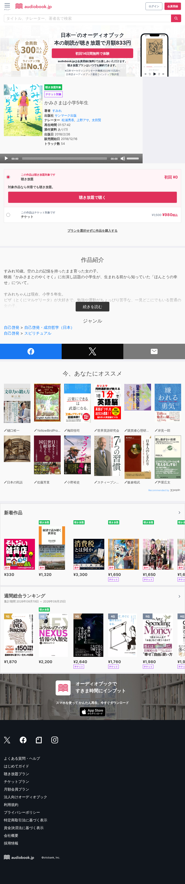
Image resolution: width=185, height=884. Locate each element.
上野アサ (83, 120)
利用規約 (11, 804)
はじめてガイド (16, 766)
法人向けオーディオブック (25, 797)
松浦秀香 (68, 120)
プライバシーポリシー (22, 812)
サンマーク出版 (66, 115)
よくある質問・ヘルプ (22, 758)
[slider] (133, 158)
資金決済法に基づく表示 (24, 827)
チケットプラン (16, 781)
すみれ (57, 110)
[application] (71, 158)
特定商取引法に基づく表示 (25, 820)
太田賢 (96, 120)
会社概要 (11, 835)
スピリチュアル (37, 333)
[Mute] (122, 158)
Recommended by (158, 490)
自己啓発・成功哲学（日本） (49, 327)
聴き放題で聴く (92, 197)
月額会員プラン (16, 789)
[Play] (6, 158)
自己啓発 (11, 327)
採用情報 (11, 843)
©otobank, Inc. (50, 857)
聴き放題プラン (16, 774)
